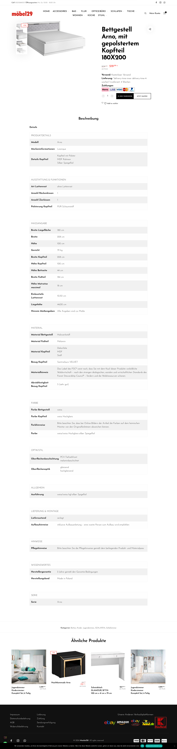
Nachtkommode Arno (60, 683)
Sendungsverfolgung (46, 723)
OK (142, 746)
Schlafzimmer (111, 628)
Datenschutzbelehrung (20, 719)
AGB (12, 723)
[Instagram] (160, 2)
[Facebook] (156, 2)
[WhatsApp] (164, 2)
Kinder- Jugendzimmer (85, 628)
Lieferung (41, 715)
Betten (73, 628)
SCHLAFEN (100, 628)
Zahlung (41, 719)
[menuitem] (48, 11)
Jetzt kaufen (142, 96)
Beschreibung (88, 119)
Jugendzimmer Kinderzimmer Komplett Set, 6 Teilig (21, 690)
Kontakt (40, 726)
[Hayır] (174, 746)
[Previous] (32, 38)
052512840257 (18, 2)
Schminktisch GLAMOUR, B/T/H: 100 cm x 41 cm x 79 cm (101, 690)
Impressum (15, 715)
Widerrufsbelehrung (19, 726)
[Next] (82, 38)
